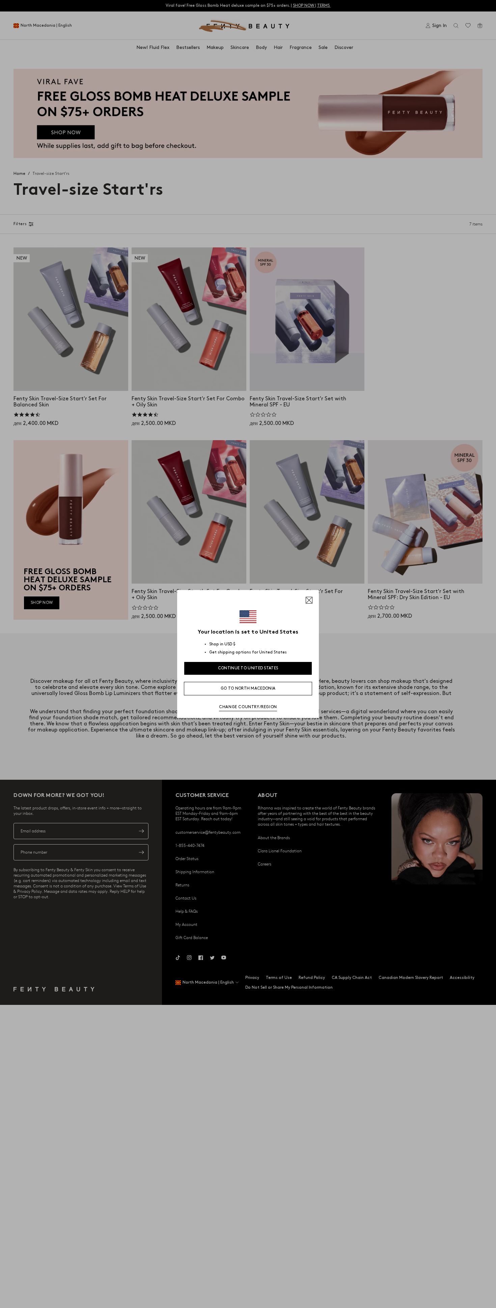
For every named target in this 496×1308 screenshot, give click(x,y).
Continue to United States (248, 668)
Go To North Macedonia (248, 688)
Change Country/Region (248, 707)
